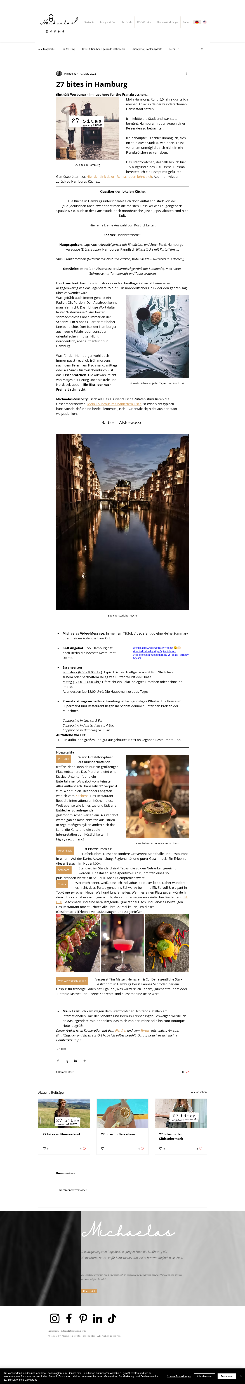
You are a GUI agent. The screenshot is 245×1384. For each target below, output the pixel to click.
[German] (197, 22)
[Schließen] (241, 1376)
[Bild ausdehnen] (78, 943)
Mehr (172, 49)
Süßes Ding (69, 49)
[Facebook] (51, 31)
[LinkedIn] (59, 31)
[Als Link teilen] (84, 1061)
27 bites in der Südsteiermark (171, 1136)
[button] (202, 49)
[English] (205, 22)
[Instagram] (46, 31)
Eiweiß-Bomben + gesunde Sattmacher (103, 49)
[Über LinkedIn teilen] (75, 1061)
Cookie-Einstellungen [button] (179, 1376)
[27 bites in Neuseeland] (64, 1113)
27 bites (61, 1048)
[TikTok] (63, 31)
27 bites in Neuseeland (61, 1134)
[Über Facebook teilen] (58, 1061)
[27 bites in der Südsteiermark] (181, 1113)
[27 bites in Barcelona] (123, 1113)
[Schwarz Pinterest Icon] (55, 31)
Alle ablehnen (204, 1376)
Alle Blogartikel (46, 49)
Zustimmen (227, 1376)
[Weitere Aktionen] (187, 73)
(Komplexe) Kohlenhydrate (147, 49)
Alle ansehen (199, 1092)
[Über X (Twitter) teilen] (66, 1061)
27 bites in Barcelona (118, 1134)
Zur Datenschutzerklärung (22, 1379)
